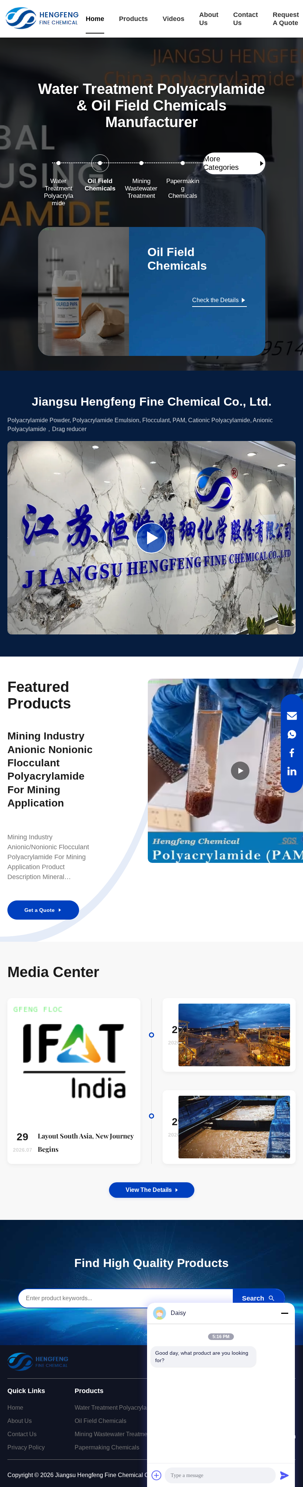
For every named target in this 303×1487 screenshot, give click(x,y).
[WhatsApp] (292, 734)
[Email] (292, 715)
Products (133, 18)
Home (95, 18)
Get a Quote (39, 910)
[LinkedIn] (292, 771)
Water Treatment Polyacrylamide (117, 1407)
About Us (208, 19)
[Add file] (157, 1475)
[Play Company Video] (151, 537)
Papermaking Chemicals (107, 1447)
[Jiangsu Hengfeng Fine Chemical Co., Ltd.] (42, 19)
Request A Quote (286, 19)
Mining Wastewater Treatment (113, 1434)
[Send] (284, 1475)
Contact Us (245, 19)
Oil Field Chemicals (100, 1421)
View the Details (149, 1190)
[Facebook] (292, 752)
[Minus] (284, 1313)
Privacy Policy (26, 1447)
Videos (173, 18)
